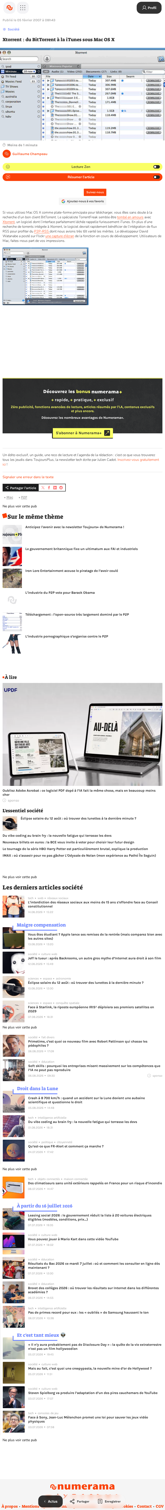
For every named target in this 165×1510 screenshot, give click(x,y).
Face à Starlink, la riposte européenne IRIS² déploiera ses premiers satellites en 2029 (91, 1009)
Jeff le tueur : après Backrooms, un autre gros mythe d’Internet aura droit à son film (94, 958)
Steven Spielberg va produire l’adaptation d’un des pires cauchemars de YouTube (92, 1393)
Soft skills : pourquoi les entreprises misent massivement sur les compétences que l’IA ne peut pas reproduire (94, 1068)
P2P (24, 497)
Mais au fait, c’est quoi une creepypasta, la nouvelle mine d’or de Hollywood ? (90, 1368)
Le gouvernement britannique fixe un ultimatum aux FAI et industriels (81, 549)
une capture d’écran (59, 236)
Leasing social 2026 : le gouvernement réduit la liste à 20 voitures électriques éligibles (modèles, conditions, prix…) (89, 1217)
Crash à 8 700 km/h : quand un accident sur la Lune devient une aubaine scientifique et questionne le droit (86, 1100)
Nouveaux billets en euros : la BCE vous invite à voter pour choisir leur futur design (68, 842)
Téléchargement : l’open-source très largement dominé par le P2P (77, 614)
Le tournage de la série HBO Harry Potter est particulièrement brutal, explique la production (75, 849)
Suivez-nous (95, 192)
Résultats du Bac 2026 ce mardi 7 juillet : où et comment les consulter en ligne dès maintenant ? (94, 1265)
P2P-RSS (42, 231)
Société (13, 29)
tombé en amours (130, 217)
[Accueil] (9, 8)
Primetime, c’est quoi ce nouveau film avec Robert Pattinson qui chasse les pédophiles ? (87, 1043)
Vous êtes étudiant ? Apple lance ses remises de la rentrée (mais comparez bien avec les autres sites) (95, 936)
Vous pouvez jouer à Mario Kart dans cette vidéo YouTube (73, 1239)
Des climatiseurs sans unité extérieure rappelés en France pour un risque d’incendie (95, 1183)
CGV (160, 1506)
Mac (9, 497)
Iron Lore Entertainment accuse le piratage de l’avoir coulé (71, 571)
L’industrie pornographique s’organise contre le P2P (66, 636)
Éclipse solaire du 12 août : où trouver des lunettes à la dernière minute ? (78, 818)
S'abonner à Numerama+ (79, 433)
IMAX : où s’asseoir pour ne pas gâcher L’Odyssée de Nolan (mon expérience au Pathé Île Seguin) (79, 855)
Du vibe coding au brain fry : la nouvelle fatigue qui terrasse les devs (57, 835)
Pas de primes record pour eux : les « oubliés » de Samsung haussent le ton (88, 1312)
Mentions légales (37, 1506)
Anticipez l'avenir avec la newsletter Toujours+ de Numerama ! (74, 527)
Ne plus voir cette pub (20, 506)
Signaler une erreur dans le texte (28, 477)
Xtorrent (9, 222)
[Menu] (23, 8)
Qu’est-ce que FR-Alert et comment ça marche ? (66, 1146)
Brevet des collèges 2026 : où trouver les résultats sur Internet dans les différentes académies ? (93, 1290)
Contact (144, 1506)
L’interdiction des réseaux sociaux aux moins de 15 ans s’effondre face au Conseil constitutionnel (93, 904)
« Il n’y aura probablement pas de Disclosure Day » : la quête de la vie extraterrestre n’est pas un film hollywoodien (94, 1347)
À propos (10, 1506)
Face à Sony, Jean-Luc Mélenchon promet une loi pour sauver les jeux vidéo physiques (88, 1419)
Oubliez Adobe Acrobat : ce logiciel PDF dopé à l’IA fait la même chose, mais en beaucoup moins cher (79, 792)
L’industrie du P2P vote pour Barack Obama (60, 593)
